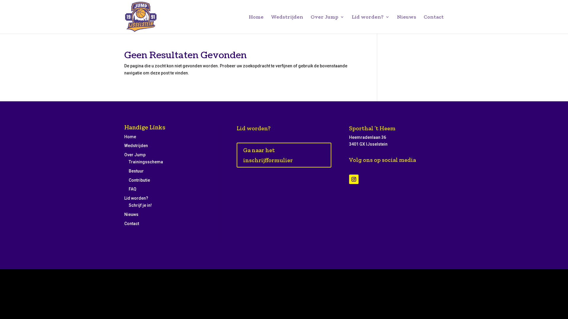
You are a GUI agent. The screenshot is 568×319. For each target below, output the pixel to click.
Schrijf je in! (140, 205)
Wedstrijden (287, 17)
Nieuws (406, 17)
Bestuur (136, 171)
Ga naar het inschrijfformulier (268, 155)
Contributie (139, 180)
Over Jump (324, 17)
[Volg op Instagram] (354, 179)
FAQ (132, 189)
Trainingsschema (146, 162)
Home (256, 17)
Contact (434, 17)
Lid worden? (368, 17)
